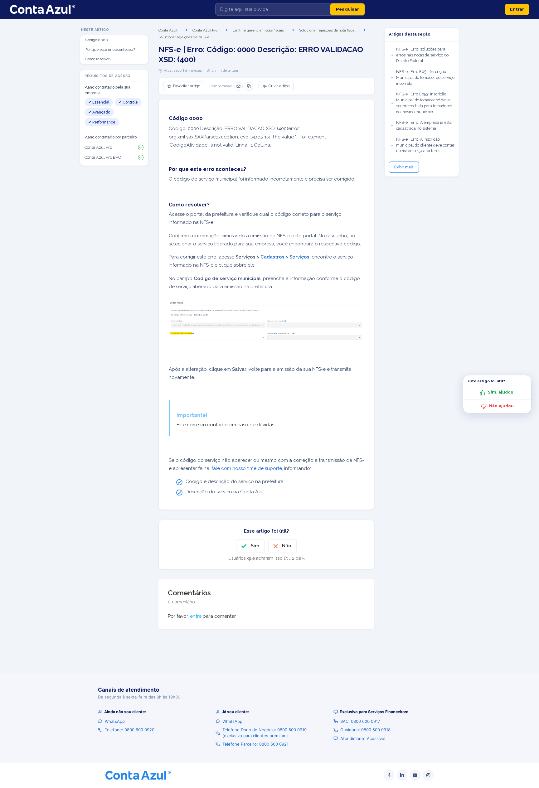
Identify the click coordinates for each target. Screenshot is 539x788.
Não (286, 546)
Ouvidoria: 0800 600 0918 (365, 729)
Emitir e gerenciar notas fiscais (258, 30)
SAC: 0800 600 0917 (360, 721)
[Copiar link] (249, 86)
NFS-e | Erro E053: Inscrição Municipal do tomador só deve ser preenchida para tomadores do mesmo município (424, 103)
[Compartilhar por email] (238, 86)
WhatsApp (115, 721)
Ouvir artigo (279, 86)
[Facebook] (389, 775)
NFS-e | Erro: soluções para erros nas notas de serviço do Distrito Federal (422, 55)
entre (196, 616)
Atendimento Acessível (362, 738)
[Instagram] (428, 775)
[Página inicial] (42, 9)
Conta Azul (167, 30)
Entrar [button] (517, 9)
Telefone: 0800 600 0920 (129, 729)
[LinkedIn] (402, 775)
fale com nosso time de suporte (246, 468)
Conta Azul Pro (204, 30)
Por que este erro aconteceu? (110, 49)
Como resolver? (98, 59)
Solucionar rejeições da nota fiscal (327, 30)
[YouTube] (415, 775)
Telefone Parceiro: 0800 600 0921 (255, 744)
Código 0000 (96, 40)
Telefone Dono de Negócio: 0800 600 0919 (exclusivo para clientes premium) (264, 732)
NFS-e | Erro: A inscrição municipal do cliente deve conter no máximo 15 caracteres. (425, 145)
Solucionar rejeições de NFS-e (183, 37)
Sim (255, 546)
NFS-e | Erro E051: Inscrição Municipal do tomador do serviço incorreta (425, 77)
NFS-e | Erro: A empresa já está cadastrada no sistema (424, 125)
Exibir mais (404, 167)
